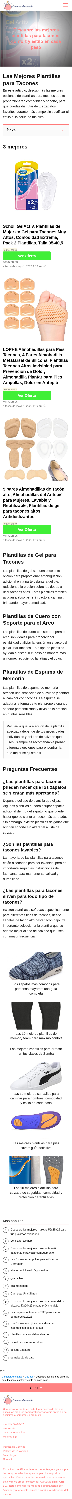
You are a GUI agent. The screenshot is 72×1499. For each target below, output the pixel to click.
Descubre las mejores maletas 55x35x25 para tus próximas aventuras (38, 1232)
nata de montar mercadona (27, 1342)
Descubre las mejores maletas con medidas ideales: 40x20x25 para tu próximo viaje (37, 1303)
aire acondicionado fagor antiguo (30, 1270)
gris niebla (17, 1278)
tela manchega (19, 1285)
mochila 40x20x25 (13, 1424)
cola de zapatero (20, 1349)
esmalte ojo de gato (22, 1357)
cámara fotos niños (14, 1432)
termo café (9, 1428)
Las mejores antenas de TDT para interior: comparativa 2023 (36, 1314)
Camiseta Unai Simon (24, 1293)
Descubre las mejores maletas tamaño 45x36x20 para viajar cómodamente (34, 1250)
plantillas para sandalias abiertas (30, 1334)
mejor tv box (10, 1436)
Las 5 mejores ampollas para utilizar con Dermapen (35, 1261)
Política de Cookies (14, 1446)
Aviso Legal (9, 1455)
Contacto (8, 1459)
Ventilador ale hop (21, 1240)
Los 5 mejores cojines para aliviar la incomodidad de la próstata (32, 1325)
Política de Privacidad (15, 1450)
